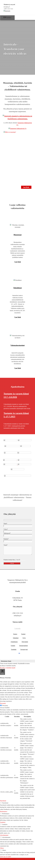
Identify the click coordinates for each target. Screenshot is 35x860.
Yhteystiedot (25, 641)
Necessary (5, 705)
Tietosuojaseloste (23, 645)
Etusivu (15, 634)
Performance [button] (3, 811)
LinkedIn (17, 628)
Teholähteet (17, 288)
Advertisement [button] (4, 835)
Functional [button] (3, 801)
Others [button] (2, 848)
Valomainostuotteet (17, 345)
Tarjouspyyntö (24, 649)
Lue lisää (26, 187)
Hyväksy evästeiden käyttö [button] (7, 668)
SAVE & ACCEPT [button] (5, 856)
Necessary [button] (3, 703)
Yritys (24, 638)
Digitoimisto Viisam (6, 661)
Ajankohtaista (14, 641)
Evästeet (13, 645)
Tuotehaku (13, 649)
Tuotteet (23, 634)
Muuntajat (18, 235)
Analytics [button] (2, 822)
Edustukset (15, 638)
